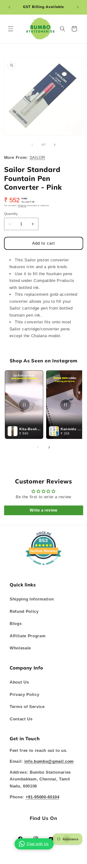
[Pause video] (24, 405)
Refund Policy (24, 611)
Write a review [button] (43, 510)
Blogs (16, 623)
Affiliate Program (27, 636)
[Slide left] (32, 144)
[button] (10, 29)
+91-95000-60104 (42, 797)
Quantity (11, 214)
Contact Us (21, 719)
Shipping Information (32, 599)
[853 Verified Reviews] (43, 567)
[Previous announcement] (9, 7)
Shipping (22, 205)
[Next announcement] (77, 7)
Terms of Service (27, 706)
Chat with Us (38, 844)
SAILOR (37, 157)
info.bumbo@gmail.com (49, 761)
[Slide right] (54, 144)
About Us (19, 682)
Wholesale (20, 648)
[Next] (49, 447)
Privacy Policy (24, 694)
